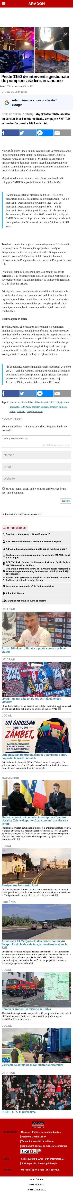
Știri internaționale (55, 1159)
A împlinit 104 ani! (15, 593)
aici (39, 513)
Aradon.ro (10, 1132)
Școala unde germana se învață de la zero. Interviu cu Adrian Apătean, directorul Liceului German (38, 578)
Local (7, 715)
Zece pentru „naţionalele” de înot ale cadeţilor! (30, 586)
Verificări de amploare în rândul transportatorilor (32, 1065)
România (9, 901)
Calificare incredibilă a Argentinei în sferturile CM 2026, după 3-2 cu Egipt (38, 556)
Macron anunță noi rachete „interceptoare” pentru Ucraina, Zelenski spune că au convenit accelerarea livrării (35, 820)
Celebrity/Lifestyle (47, 1163)
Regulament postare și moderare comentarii (44, 1146)
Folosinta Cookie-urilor (33, 1136)
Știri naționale (28, 1163)
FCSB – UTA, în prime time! (19, 1112)
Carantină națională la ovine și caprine (26, 600)
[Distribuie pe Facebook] (10, 132)
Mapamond (10, 778)
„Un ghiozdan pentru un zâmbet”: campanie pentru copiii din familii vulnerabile (34, 756)
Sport (7, 1169)
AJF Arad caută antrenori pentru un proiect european (33, 541)
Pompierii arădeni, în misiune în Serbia (26, 1009)
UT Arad (8, 609)
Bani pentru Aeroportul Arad (20, 885)
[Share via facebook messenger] (44, 132)
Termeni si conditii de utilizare (37, 1141)
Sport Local (38, 1169)
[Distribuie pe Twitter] (27, 132)
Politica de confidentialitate (46, 1132)
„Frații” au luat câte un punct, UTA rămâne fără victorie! (31, 700)
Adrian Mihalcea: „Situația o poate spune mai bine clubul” (36, 549)
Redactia (25, 1132)
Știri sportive (52, 1169)
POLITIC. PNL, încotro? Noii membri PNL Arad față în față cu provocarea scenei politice (38, 563)
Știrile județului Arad (32, 1159)
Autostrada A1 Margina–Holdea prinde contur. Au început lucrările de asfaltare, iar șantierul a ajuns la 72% (34, 944)
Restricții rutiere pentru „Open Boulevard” (28, 534)
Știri (6, 1159)
